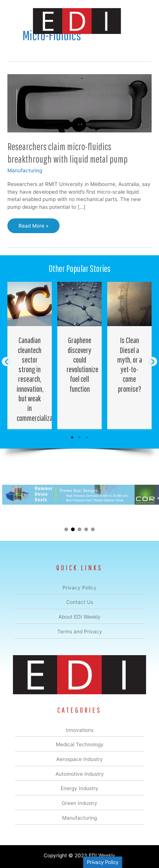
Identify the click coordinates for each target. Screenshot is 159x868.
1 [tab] (72, 437)
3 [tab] (87, 437)
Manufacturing (24, 170)
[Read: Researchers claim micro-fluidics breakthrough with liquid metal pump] (79, 103)
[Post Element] (30, 355)
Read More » (34, 228)
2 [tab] (79, 437)
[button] (6, 361)
